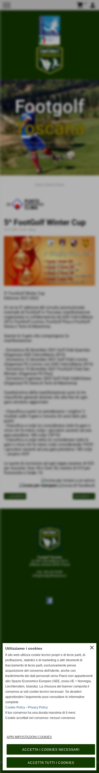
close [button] (92, 647)
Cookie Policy (15, 707)
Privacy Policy (38, 707)
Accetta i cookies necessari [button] (50, 749)
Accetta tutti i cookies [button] (51, 763)
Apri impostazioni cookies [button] (29, 737)
